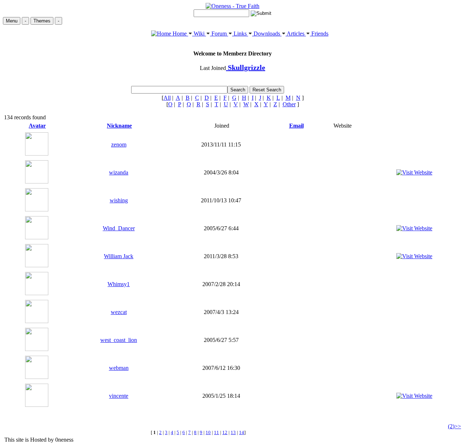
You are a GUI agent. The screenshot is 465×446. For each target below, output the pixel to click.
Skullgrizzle (245, 67)
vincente (118, 396)
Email (296, 126)
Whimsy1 (119, 284)
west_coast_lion (118, 340)
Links (240, 33)
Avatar (37, 126)
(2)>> (454, 426)
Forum (219, 33)
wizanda (118, 172)
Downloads (267, 33)
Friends (319, 33)
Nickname (119, 126)
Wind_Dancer (119, 228)
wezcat (119, 312)
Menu (11, 21)
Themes (41, 21)
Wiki (199, 33)
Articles (296, 33)
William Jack (118, 256)
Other (289, 104)
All (167, 98)
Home (179, 33)
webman (119, 368)
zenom (118, 144)
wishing (119, 200)
